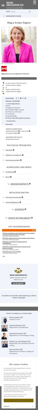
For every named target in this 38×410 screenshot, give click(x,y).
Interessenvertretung (13, 197)
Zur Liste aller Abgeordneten (18, 309)
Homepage (9, 124)
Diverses (19, 209)
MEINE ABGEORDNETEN (14, 3)
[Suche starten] (29, 11)
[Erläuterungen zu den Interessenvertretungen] (3, 197)
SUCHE (8, 11)
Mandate (9, 150)
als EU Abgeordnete (13, 103)
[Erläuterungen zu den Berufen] (3, 177)
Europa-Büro (11, 121)
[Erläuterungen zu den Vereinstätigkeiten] (3, 202)
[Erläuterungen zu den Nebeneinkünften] (30, 184)
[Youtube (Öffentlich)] (21, 98)
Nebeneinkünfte (19, 184)
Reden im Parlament (19, 218)
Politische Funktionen (13, 155)
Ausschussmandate (13, 160)
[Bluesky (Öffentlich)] (25, 98)
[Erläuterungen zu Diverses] (25, 209)
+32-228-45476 (11, 116)
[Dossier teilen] (35, 78)
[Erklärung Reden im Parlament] (32, 218)
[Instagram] (23, 98)
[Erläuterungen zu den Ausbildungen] (3, 172)
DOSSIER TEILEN (7, 78)
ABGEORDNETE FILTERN (13, 16)
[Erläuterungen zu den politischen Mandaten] (3, 150)
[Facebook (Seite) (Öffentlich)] (16, 98)
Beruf (8, 177)
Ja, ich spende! (18, 283)
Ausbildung (10, 172)
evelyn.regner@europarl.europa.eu (18, 118)
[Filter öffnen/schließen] (4, 16)
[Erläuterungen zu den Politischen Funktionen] (3, 155)
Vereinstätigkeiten (12, 202)
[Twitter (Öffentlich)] (18, 98)
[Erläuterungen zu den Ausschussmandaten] (3, 160)
